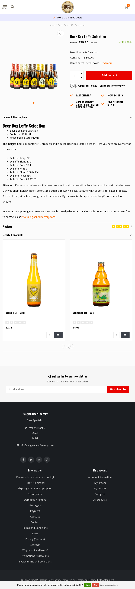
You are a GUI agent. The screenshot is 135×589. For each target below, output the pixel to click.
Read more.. (107, 63)
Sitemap (35, 544)
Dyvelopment (107, 579)
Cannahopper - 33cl (83, 312)
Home (52, 25)
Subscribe (119, 389)
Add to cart (109, 75)
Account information (100, 477)
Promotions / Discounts (35, 556)
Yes (88, 585)
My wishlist (100, 488)
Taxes (35, 533)
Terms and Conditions (35, 527)
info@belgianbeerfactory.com (38, 217)
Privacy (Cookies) (35, 539)
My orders (100, 482)
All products (100, 499)
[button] (33, 103)
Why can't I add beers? (35, 550)
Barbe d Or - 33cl (15, 312)
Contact (35, 522)
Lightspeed (82, 579)
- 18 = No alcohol (35, 482)
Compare (100, 494)
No (95, 585)
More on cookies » (108, 585)
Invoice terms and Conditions (35, 561)
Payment (35, 511)
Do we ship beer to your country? (35, 477)
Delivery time (35, 494)
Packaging (35, 505)
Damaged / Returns (35, 499)
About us (35, 516)
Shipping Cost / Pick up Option (35, 488)
